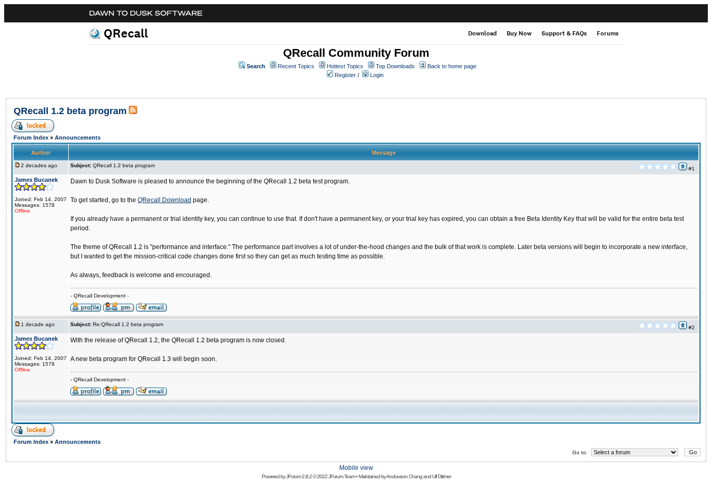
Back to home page (451, 66)
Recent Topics (296, 66)
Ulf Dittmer (441, 476)
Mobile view (356, 467)
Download (482, 33)
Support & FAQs (564, 33)
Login (377, 75)
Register (345, 75)
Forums (608, 33)
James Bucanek (36, 180)
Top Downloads (395, 66)
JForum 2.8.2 (299, 476)
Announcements (78, 137)
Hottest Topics (345, 66)
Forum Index (31, 137)
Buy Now (519, 33)
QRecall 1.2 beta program (70, 111)
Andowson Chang (404, 476)
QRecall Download (164, 200)
